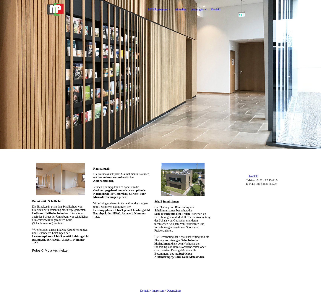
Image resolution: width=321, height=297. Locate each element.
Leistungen (196, 9)
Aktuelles (180, 9)
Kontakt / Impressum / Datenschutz (160, 290)
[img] (55, 9)
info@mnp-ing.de (266, 183)
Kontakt (215, 9)
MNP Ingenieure (157, 9)
